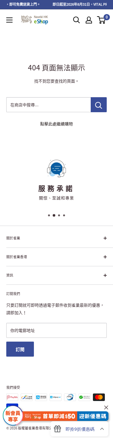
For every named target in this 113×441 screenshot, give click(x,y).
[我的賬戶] (89, 20)
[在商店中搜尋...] (99, 104)
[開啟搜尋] (76, 20)
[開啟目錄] (9, 20)
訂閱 (20, 349)
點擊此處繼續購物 (56, 124)
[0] (101, 20)
